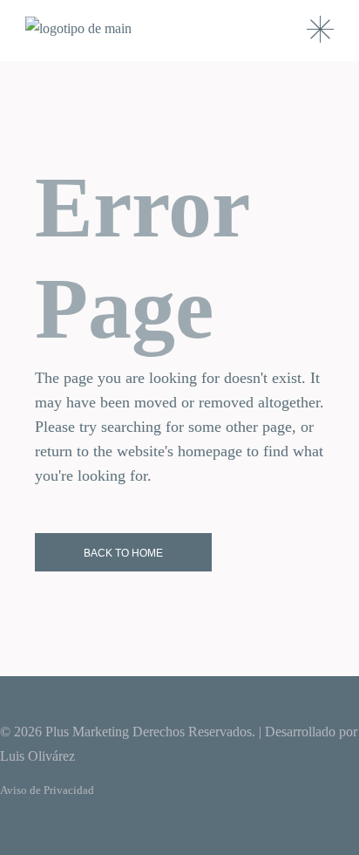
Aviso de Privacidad (47, 790)
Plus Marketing (87, 731)
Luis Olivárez (37, 756)
